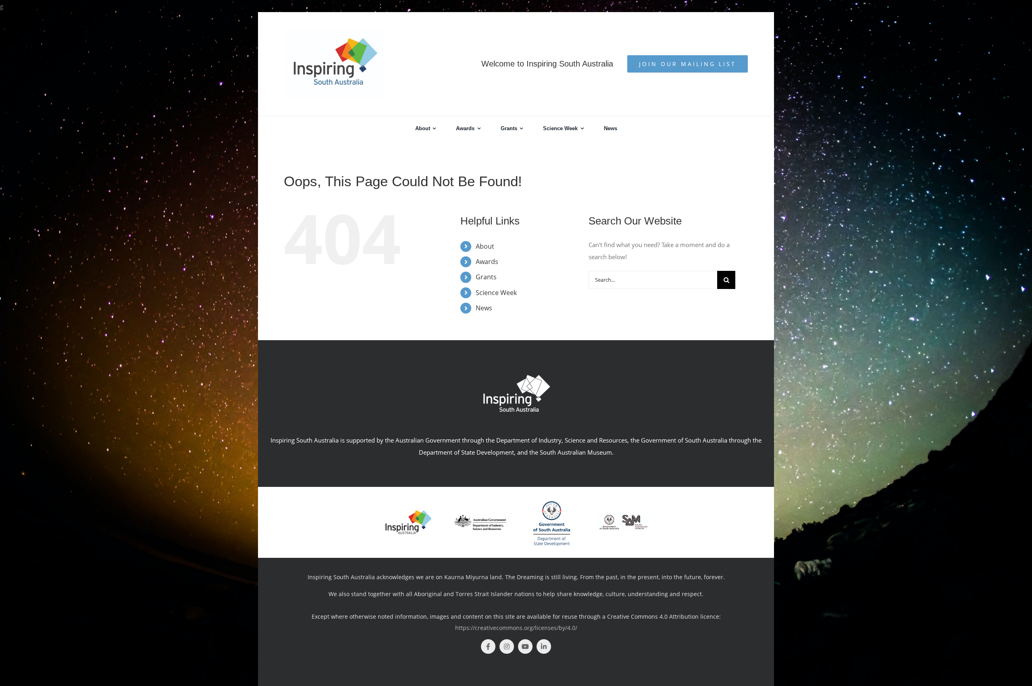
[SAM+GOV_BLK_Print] (623, 515)
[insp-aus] (409, 512)
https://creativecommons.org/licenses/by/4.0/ (516, 628)
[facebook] (488, 646)
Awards (487, 261)
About (485, 246)
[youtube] (525, 646)
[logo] (480, 517)
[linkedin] (544, 646)
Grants (486, 276)
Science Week (496, 292)
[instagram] (506, 646)
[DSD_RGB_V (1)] (552, 498)
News (484, 308)
